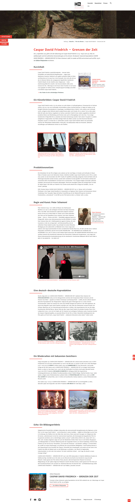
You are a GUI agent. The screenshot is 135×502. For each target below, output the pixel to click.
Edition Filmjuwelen (41, 60)
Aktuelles (71, 41)
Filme (4, 44)
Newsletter (98, 3)
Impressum (88, 499)
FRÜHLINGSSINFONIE (43, 298)
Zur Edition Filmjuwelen (59, 485)
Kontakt (90, 3)
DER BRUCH (70, 383)
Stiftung (6, 37)
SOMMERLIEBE (72, 365)
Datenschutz (76, 499)
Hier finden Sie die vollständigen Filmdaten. (51, 92)
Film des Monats (79, 41)
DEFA (4, 40)
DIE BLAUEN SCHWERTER (60, 371)
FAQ (67, 499)
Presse (105, 3)
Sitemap (97, 499)
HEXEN (51, 365)
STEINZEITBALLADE (74, 375)
